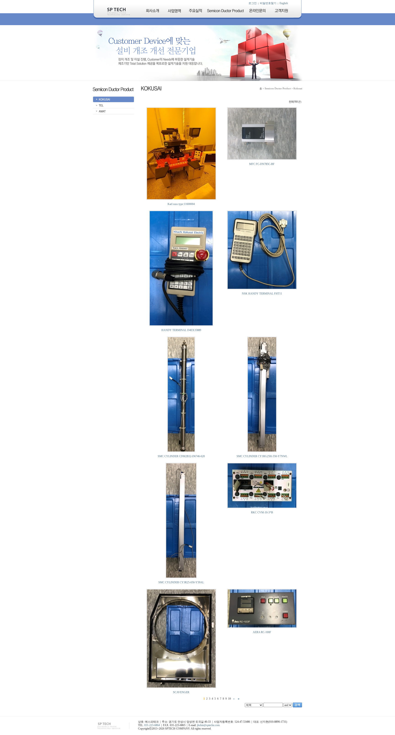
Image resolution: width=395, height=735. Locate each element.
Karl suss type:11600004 (181, 204)
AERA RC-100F (262, 632)
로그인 (252, 3)
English (284, 3)
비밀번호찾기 (268, 3)
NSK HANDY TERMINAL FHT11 (262, 293)
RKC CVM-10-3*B (262, 512)
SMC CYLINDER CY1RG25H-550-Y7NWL (262, 456)
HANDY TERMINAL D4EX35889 (181, 330)
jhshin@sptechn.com (208, 725)
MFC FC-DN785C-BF (262, 164)
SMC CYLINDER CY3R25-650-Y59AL (181, 582)
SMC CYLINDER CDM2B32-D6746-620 (181, 456)
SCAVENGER (181, 692)
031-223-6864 (152, 725)
